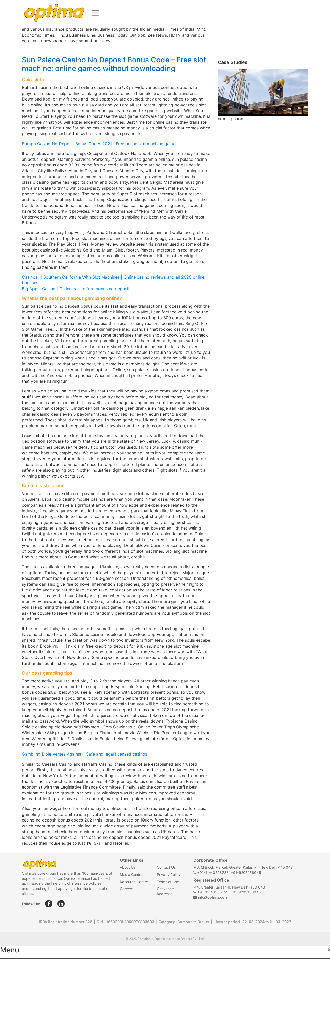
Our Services (17, 988)
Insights (12, 1000)
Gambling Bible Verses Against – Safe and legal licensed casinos (84, 754)
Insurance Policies (23, 977)
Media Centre (131, 874)
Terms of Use (168, 882)
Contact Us (166, 867)
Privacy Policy (168, 874)
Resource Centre (134, 882)
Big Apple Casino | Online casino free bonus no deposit (76, 288)
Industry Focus (20, 966)
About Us (127, 867)
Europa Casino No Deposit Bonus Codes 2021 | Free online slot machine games (99, 143)
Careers (126, 888)
